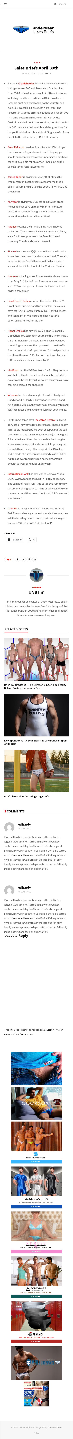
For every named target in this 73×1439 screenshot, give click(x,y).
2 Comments (44, 73)
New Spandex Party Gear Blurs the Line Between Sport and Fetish (35, 742)
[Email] (34, 559)
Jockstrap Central (44, 419)
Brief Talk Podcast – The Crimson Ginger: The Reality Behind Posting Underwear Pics (35, 686)
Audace (12, 226)
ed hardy (24, 824)
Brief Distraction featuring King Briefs (26, 796)
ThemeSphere (54, 1427)
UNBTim (36, 592)
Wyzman (13, 394)
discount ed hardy (21, 855)
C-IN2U (12, 508)
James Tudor (15, 176)
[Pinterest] (29, 559)
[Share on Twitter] (23, 559)
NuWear (13, 201)
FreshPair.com (16, 147)
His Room (13, 370)
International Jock (18, 473)
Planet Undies (16, 330)
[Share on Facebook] (17, 559)
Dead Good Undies (19, 301)
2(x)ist (38, 62)
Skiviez (12, 251)
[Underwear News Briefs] (36, 29)
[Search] (55, 4)
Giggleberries (26, 83)
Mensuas (13, 276)
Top (37, 1433)
